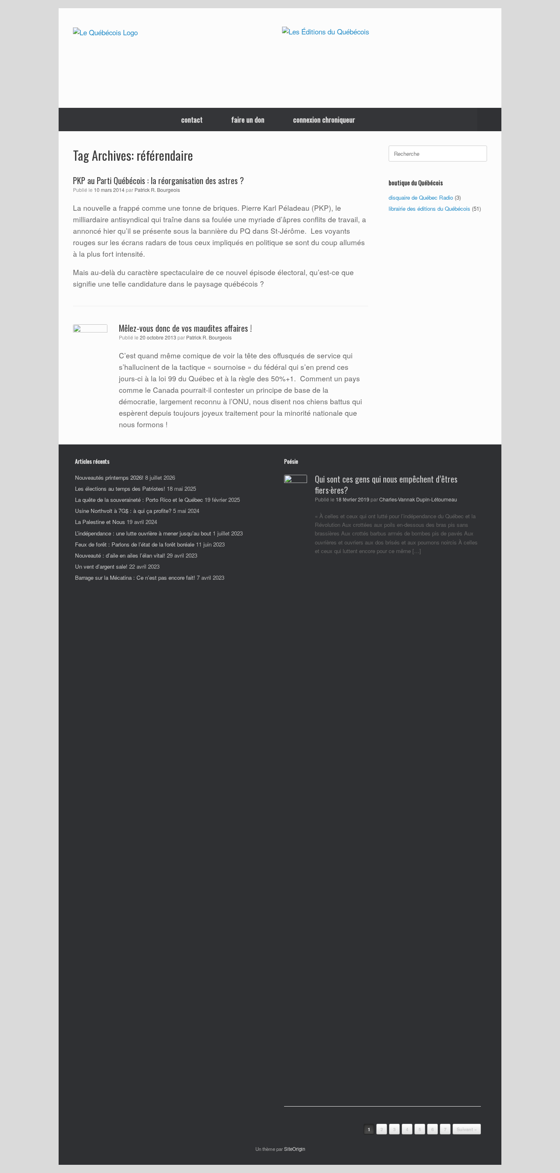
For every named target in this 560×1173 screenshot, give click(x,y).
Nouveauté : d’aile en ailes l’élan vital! (120, 555)
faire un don (247, 119)
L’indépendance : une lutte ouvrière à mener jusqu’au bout (143, 533)
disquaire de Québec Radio (421, 197)
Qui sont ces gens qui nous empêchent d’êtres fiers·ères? (386, 484)
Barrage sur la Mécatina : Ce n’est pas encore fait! (135, 577)
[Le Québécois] (105, 32)
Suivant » (467, 1129)
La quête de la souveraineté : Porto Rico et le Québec (139, 499)
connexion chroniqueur (324, 119)
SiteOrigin (294, 1149)
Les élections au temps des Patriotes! (120, 488)
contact (192, 119)
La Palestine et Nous (100, 522)
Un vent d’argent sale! (101, 566)
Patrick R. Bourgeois (157, 190)
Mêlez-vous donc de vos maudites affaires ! (185, 328)
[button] (489, 119)
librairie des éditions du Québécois (429, 208)
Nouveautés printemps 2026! (109, 477)
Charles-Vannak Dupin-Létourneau (418, 499)
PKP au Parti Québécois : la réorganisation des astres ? (158, 180)
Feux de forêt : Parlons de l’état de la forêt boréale (134, 544)
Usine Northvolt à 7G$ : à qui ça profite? (123, 511)
